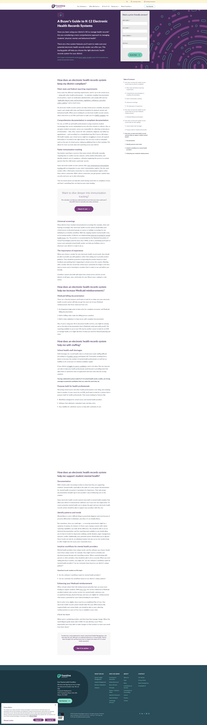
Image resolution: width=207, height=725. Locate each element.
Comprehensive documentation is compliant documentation (135, 94)
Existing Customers (150, 1)
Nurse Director (113, 685)
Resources (114, 6)
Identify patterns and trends (134, 144)
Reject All (38, 720)
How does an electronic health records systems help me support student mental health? (136, 135)
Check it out (83, 209)
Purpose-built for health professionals (136, 130)
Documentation (130, 140)
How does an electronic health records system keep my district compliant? (135, 83)
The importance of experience (134, 106)
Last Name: (126, 28)
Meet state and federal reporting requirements (135, 88)
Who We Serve (94, 6)
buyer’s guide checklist (85, 57)
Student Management (100, 682)
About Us (126, 677)
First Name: (126, 20)
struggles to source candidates (77, 366)
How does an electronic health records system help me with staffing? (135, 121)
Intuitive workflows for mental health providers (136, 149)
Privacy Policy (142, 680)
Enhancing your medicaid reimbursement (137, 153)
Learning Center (137, 1)
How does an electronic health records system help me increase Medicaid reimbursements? (135, 111)
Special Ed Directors (114, 695)
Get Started (149, 6)
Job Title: (125, 43)
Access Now (133, 55)
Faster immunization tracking (134, 98)
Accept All (50, 720)
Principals (111, 687)
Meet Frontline (126, 6)
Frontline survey (72, 356)
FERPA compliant (100, 115)
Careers (126, 695)
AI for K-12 (105, 6)
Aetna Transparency (143, 683)
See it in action (83, 648)
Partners (126, 698)
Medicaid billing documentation (134, 117)
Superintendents (113, 698)
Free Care (83, 589)
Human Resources (114, 682)
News (125, 683)
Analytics (97, 687)
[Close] (55, 705)
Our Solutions (81, 6)
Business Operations (100, 685)
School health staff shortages (134, 126)
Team (125, 680)
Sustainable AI (142, 686)
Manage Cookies (8, 720)
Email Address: (127, 36)
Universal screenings (132, 102)
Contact (126, 700)
